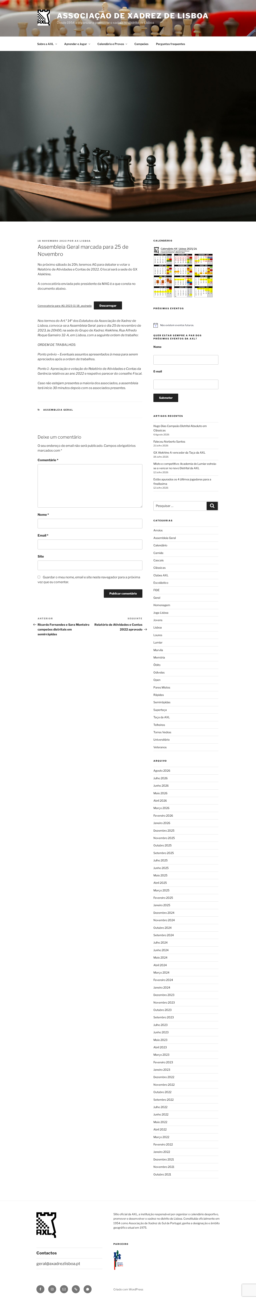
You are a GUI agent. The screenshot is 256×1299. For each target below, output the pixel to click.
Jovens (157, 620)
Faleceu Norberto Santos (169, 441)
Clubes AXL (160, 575)
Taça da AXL (161, 717)
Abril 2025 (160, 882)
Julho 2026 (160, 778)
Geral (156, 597)
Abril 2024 (160, 965)
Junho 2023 (161, 1032)
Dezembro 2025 (163, 830)
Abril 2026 (160, 800)
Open (156, 679)
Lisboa (157, 627)
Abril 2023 (160, 1047)
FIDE (156, 590)
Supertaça (160, 709)
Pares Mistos (161, 687)
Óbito (156, 664)
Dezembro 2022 (163, 1077)
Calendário (160, 545)
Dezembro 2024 (163, 912)
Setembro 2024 (163, 935)
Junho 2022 (160, 1114)
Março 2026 (161, 808)
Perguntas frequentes (170, 44)
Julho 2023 (160, 1025)
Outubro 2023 (162, 1010)
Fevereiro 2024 (163, 980)
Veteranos (160, 747)
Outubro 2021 (162, 1174)
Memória (159, 657)
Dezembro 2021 (163, 1159)
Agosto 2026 (161, 770)
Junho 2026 (161, 785)
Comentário (48, 460)
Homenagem (161, 605)
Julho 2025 (160, 860)
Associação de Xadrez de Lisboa (133, 15)
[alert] (185, 325)
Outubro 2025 (162, 845)
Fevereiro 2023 (163, 1062)
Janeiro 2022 (161, 1151)
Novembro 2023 (164, 1002)
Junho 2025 (161, 868)
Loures (157, 635)
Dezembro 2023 (163, 995)
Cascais (158, 560)
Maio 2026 (160, 793)
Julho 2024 (160, 942)
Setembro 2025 (163, 853)
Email (43, 535)
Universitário (161, 739)
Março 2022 (161, 1137)
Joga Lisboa (160, 612)
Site (41, 556)
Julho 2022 (160, 1107)
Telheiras (159, 724)
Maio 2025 (160, 875)
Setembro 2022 (163, 1099)
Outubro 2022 (162, 1092)
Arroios (158, 530)
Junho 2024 (161, 950)
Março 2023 (161, 1054)
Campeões (141, 44)
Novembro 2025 (164, 838)
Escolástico (160, 582)
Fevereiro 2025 (163, 897)
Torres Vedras (162, 732)
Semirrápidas (161, 702)
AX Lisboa (83, 240)
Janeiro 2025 (161, 905)
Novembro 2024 (164, 920)
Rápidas (158, 694)
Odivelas (159, 672)
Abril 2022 (160, 1129)
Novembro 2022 (164, 1084)
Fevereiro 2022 (163, 1144)
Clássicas (159, 567)
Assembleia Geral (58, 409)
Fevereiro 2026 (163, 815)
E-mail (157, 371)
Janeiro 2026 (161, 823)
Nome (43, 515)
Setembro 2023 (163, 1017)
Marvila (158, 650)
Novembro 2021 (163, 1166)
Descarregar (107, 305)
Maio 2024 (160, 957)
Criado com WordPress (128, 1289)
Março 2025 (161, 890)
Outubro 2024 (162, 927)
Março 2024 (161, 972)
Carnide (158, 553)
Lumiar (157, 642)
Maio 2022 (160, 1122)
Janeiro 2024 (161, 987)
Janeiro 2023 (161, 1069)
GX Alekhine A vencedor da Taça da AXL (179, 452)
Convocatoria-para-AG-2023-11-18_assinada (65, 305)
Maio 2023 (160, 1040)
